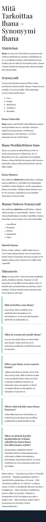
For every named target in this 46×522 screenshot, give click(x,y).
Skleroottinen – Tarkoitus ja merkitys (18, 473)
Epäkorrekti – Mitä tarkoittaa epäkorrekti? (20, 500)
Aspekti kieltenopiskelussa (13, 480)
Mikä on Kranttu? (16, 493)
